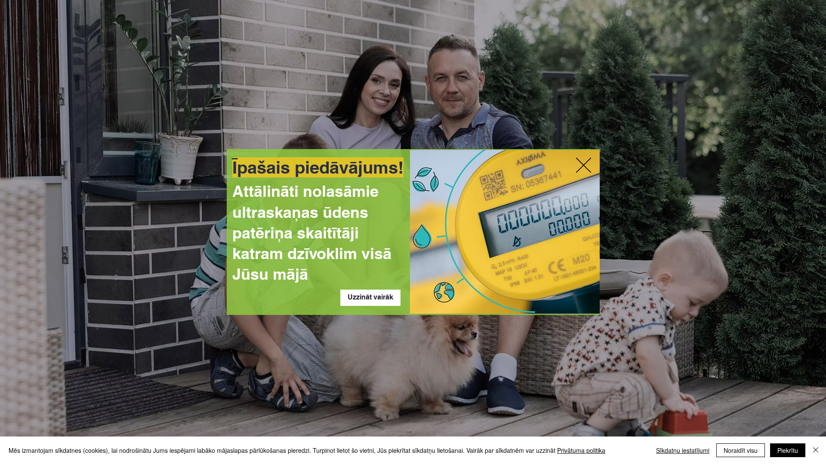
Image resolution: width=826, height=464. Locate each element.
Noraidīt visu (741, 450)
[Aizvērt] (816, 450)
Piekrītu (787, 450)
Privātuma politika (581, 450)
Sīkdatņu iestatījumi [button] (682, 450)
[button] (583, 165)
